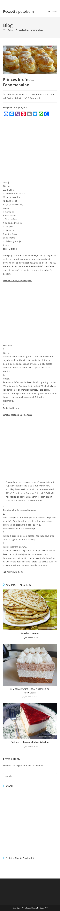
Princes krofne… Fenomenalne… (29, 30)
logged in (20, 765)
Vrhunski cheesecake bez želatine (30, 742)
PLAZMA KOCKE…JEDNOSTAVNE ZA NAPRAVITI (30, 691)
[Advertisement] (30, 149)
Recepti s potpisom (18, 11)
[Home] (4, 30)
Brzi (9, 98)
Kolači (18, 98)
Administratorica (16, 94)
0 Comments (34, 98)
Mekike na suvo (30, 633)
